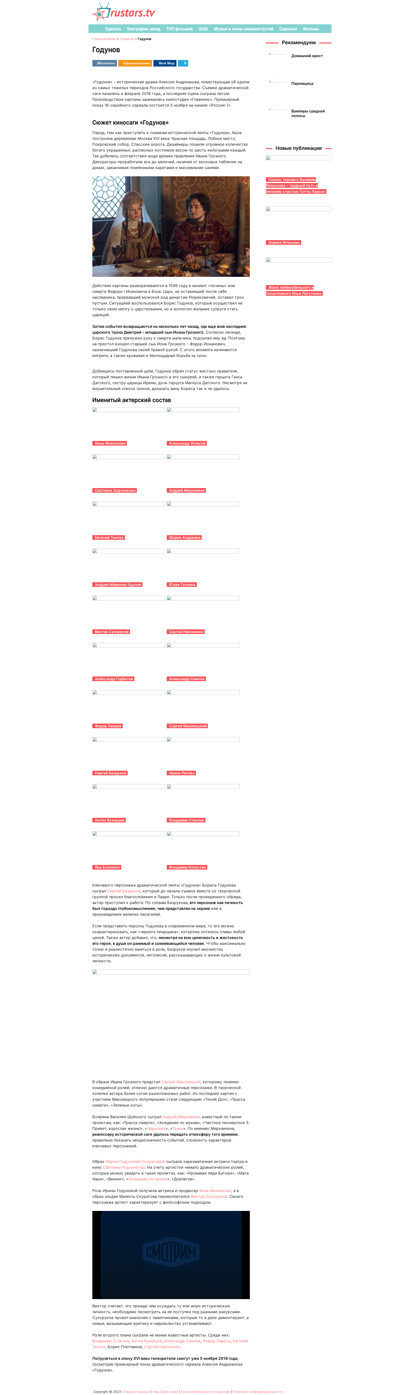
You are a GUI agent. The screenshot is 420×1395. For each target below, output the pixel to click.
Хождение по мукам (147, 1178)
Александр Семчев (187, 678)
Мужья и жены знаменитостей (243, 28)
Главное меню (104, 39)
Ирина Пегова (182, 773)
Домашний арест (307, 55)
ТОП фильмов (179, 28)
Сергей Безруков (110, 773)
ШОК (203, 28)
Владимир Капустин (187, 867)
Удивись (113, 28)
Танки (177, 1128)
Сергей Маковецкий (188, 726)
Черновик (156, 1128)
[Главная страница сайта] (94, 28)
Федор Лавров (108, 726)
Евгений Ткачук (109, 537)
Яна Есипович (107, 867)
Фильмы (311, 28)
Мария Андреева (185, 537)
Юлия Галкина (182, 584)
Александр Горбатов (114, 678)
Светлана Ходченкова (115, 490)
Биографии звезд (143, 28)
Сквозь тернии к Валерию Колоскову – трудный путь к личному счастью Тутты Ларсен (295, 185)
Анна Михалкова (110, 443)
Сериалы (288, 28)
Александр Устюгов (187, 443)
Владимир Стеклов (186, 820)
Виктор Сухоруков (112, 631)
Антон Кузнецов (109, 820)
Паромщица (302, 83)
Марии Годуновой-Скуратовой (135, 1161)
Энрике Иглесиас (284, 242)
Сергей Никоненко (186, 631)
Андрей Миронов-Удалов (118, 584)
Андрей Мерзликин (187, 490)
